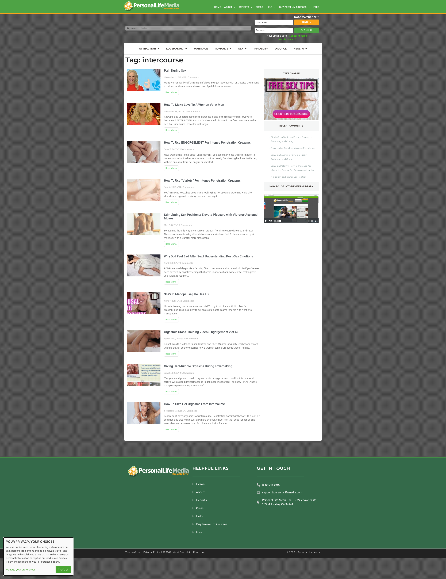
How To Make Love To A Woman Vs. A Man (194, 104)
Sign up (306, 30)
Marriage (201, 48)
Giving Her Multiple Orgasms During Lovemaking (198, 366)
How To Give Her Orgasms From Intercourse (194, 404)
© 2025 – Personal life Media (304, 552)
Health (299, 48)
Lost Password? (287, 39)
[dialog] (38, 557)
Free (316, 7)
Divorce (281, 48)
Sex (240, 48)
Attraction (147, 48)
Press (259, 7)
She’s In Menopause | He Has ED (186, 294)
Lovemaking (175, 48)
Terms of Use (133, 552)
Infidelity (260, 48)
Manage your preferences (20, 569)
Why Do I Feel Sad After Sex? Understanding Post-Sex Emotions (208, 256)
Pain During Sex (175, 70)
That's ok (63, 569)
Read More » (171, 92)
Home (217, 7)
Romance (221, 48)
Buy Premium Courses (293, 7)
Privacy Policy (152, 552)
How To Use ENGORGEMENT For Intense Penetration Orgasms (207, 142)
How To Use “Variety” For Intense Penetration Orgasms (202, 180)
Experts (244, 7)
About (228, 7)
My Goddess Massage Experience (297, 148)
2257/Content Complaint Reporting (184, 552)
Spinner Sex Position (295, 177)
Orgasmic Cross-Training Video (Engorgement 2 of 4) (201, 332)
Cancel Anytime (298, 35)
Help (269, 7)
